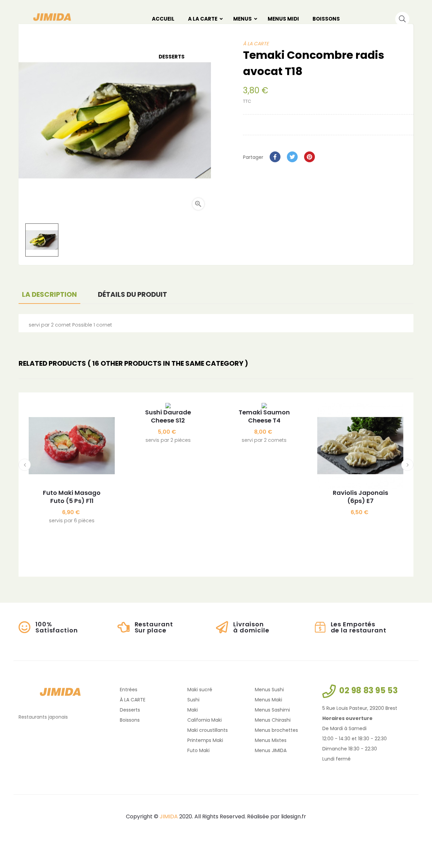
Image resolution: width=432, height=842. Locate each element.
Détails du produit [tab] (132, 294)
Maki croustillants (207, 730)
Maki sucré (199, 689)
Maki (192, 709)
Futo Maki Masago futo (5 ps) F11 (72, 497)
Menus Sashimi (272, 709)
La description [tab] (49, 294)
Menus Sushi (269, 689)
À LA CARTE (132, 699)
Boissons (130, 720)
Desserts (130, 709)
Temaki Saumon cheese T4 (264, 416)
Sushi (193, 699)
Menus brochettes (276, 730)
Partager (275, 156)
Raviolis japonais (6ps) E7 (360, 497)
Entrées (128, 689)
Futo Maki (198, 750)
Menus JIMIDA (271, 750)
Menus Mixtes (271, 740)
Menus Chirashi (273, 720)
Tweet (292, 156)
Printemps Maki (205, 740)
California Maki (204, 720)
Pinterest (309, 156)
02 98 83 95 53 (368, 690)
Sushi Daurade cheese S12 (168, 416)
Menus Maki (268, 699)
